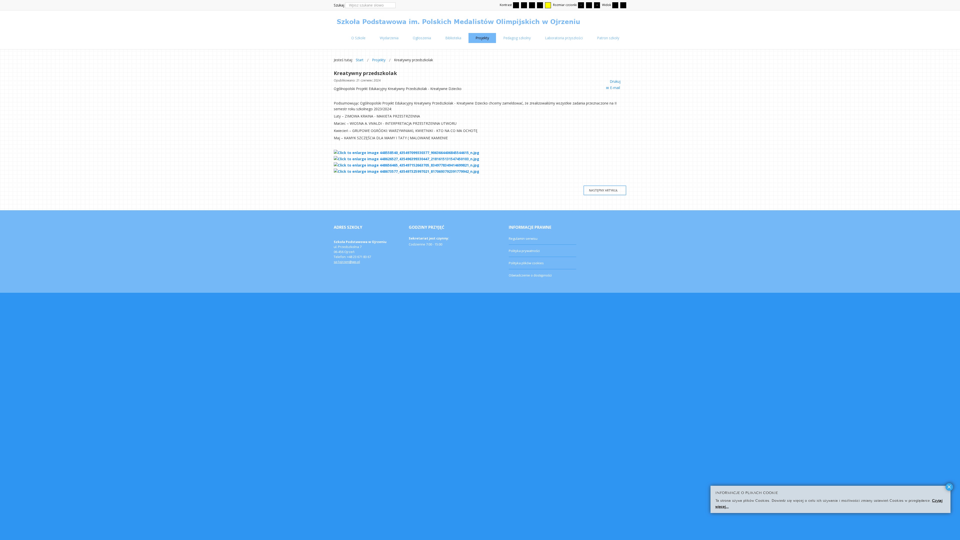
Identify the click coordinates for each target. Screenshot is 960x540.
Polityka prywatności (524, 250)
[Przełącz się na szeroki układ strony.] (623, 5)
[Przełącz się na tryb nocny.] (524, 5)
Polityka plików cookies (526, 263)
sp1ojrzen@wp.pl (347, 262)
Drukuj (615, 81)
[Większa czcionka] (597, 5)
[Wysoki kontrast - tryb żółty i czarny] (548, 5)
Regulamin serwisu (523, 238)
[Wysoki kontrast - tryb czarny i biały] (532, 5)
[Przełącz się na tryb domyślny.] (516, 5)
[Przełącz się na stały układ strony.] (615, 5)
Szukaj (339, 5)
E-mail (615, 87)
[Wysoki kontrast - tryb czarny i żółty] (540, 5)
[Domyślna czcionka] (589, 5)
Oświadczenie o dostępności (530, 275)
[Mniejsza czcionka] (581, 5)
